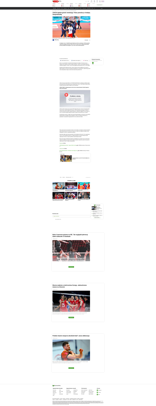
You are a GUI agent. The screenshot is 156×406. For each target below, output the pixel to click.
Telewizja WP (65, 399)
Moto (92, 8)
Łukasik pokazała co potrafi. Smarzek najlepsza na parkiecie (81, 158)
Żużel (68, 8)
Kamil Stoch (90, 390)
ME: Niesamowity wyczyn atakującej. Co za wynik (84, 200)
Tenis (62, 8)
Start (53, 10)
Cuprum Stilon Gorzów (72, 145)
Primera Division (68, 392)
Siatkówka (65, 8)
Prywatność (67, 398)
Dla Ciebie (54, 8)
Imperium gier (80, 399)
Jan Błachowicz (91, 392)
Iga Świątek (83, 392)
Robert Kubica (83, 391)
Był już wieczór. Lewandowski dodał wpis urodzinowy (97, 211)
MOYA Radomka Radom (63, 150)
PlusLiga (58, 10)
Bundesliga (75, 391)
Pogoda (53, 399)
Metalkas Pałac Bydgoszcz (72, 150)
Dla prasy (64, 398)
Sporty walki (77, 8)
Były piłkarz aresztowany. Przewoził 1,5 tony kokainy (99, 208)
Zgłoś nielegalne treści (58, 219)
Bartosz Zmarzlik (91, 391)
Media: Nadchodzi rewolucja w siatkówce (69, 200)
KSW (53, 395)
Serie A (74, 392)
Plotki (68, 399)
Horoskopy (57, 399)
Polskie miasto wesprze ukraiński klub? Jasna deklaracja (58, 190)
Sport (77, 399)
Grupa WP (58, 398)
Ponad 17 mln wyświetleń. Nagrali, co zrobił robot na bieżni (97, 215)
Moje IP (71, 399)
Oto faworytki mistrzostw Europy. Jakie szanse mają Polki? (70, 190)
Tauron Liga (61, 148)
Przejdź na (55, 1)
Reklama (78, 398)
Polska (60, 177)
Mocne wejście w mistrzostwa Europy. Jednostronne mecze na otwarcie (58, 200)
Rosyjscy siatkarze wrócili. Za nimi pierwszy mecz (83, 190)
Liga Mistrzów (75, 390)
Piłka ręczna (84, 8)
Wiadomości (74, 399)
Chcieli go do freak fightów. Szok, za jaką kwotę (97, 213)
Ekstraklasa (68, 390)
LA (94, 8)
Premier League (68, 391)
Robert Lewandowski (84, 390)
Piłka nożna (58, 8)
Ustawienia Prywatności (73, 398)
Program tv (60, 399)
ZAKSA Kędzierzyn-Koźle (64, 145)
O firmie (61, 398)
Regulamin (81, 398)
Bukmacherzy (72, 8)
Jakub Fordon (56, 39)
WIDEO (81, 8)
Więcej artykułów (96, 217)
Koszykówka (89, 8)
